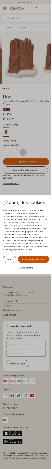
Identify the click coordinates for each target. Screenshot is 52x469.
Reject (8, 259)
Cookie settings (25, 268)
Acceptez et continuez (32, 259)
